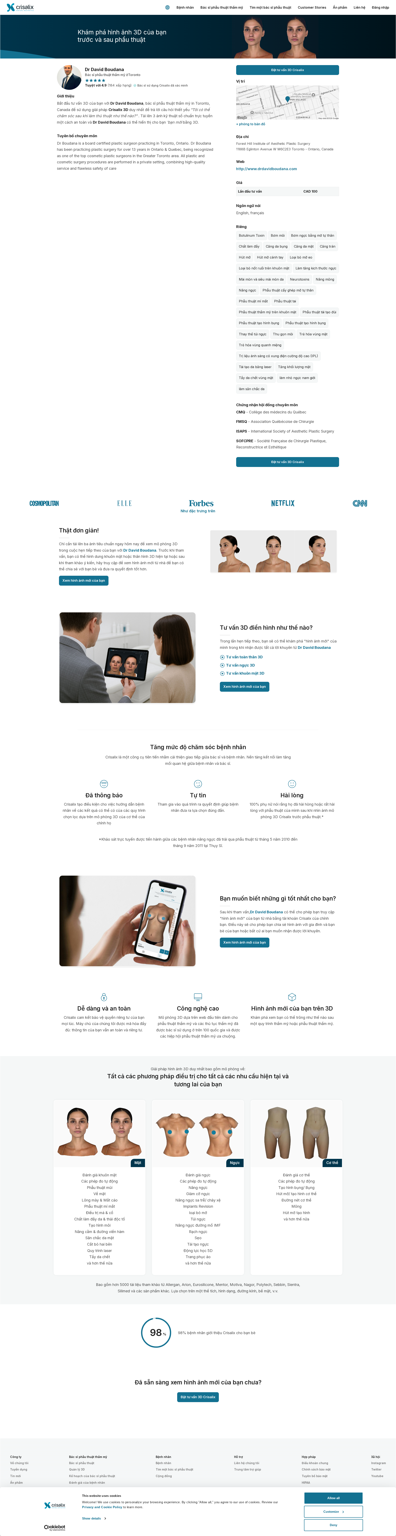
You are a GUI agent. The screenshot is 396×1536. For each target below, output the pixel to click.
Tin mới (15, 1476)
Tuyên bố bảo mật (315, 1476)
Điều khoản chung (315, 1463)
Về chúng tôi (19, 1463)
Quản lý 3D (77, 1469)
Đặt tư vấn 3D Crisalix (287, 70)
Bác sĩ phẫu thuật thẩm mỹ (221, 7)
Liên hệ (359, 7)
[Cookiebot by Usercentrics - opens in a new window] (55, 1528)
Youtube (377, 1476)
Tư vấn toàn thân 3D (244, 657)
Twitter (376, 1469)
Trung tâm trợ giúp (247, 1469)
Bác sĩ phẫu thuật (81, 1463)
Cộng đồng (164, 1476)
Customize (331, 1511)
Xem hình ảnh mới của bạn (83, 580)
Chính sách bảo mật (316, 1469)
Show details (91, 1518)
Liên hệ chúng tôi (246, 1463)
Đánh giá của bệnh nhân (87, 1482)
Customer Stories (312, 7)
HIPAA (306, 1482)
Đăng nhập (380, 7)
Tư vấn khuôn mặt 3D (245, 673)
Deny (333, 1525)
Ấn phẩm (340, 7)
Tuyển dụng (18, 1469)
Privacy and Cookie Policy (102, 1507)
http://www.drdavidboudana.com (266, 169)
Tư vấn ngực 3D (240, 665)
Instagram (378, 1463)
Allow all (333, 1498)
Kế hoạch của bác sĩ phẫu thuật (92, 1476)
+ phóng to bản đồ (250, 124)
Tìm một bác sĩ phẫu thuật (270, 7)
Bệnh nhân (185, 7)
